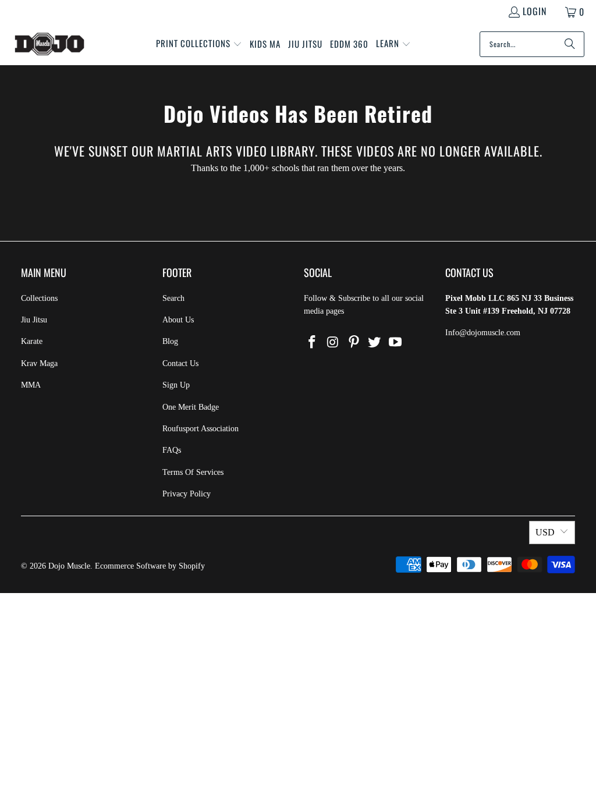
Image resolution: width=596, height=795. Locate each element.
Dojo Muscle (69, 566)
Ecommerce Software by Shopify (150, 566)
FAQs (171, 450)
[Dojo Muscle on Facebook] (312, 342)
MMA (31, 385)
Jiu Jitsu (34, 319)
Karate (31, 341)
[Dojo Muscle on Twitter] (375, 342)
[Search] (569, 44)
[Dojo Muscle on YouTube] (396, 342)
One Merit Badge (190, 407)
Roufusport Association (200, 428)
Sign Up (176, 385)
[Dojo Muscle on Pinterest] (354, 342)
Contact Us (180, 363)
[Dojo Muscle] (49, 44)
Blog (170, 341)
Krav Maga (39, 363)
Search (173, 298)
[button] (199, 44)
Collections (39, 298)
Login (535, 11)
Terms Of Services (193, 472)
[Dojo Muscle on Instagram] (333, 342)
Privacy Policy (186, 493)
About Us (178, 319)
